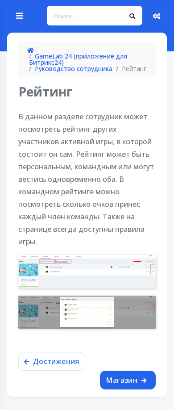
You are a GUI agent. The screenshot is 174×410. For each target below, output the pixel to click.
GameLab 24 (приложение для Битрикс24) (78, 59)
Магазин (122, 380)
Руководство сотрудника (73, 68)
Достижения (55, 361)
